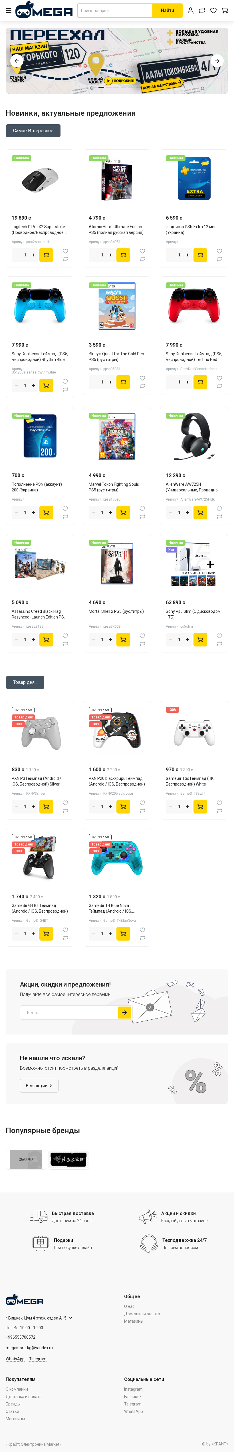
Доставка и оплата (142, 1314)
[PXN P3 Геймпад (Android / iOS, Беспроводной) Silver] (40, 730)
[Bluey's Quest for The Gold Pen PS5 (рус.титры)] (117, 306)
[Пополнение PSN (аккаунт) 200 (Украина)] (40, 436)
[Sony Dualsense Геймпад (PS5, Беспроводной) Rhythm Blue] (40, 306)
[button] (16, 60)
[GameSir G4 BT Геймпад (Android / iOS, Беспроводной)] (40, 857)
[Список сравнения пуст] (202, 10)
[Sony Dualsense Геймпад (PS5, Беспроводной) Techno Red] (194, 306)
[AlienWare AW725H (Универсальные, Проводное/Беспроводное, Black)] (194, 436)
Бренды (13, 1404)
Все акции (36, 1086)
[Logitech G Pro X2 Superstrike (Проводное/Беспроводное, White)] (40, 179)
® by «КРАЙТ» (215, 1444)
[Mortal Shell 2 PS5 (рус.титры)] (117, 563)
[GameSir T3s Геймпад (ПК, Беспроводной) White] (194, 730)
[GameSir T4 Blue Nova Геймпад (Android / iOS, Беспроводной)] (117, 857)
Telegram (38, 1359)
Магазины (133, 1321)
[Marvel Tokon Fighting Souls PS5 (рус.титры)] (117, 436)
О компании (17, 1389)
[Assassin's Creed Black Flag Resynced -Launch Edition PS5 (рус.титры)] (40, 563)
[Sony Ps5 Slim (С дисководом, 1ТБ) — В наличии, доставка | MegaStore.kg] (194, 563)
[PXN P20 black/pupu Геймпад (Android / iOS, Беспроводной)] (117, 730)
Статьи (12, 1411)
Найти (167, 10)
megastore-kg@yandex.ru (29, 1347)
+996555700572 (20, 1337)
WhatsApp (15, 1359)
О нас (129, 1306)
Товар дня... (25, 682)
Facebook (133, 1396)
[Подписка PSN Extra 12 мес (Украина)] (194, 179)
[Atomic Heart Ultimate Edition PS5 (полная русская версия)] (117, 179)
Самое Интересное (33, 130)
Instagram (133, 1389)
